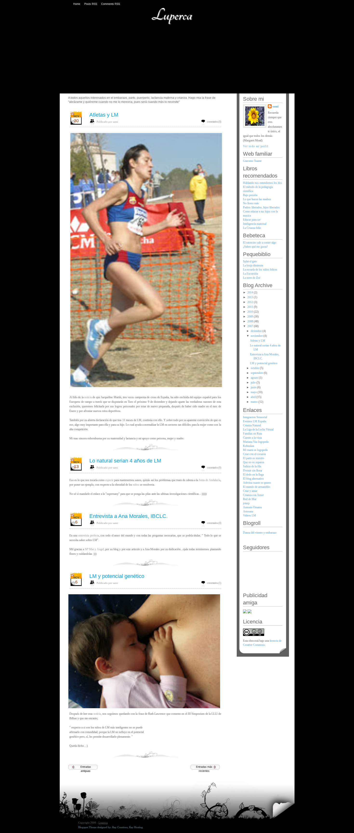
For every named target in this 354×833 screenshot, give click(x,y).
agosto (255, 377)
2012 (250, 302)
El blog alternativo (253, 478)
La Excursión (250, 273)
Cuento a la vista (252, 437)
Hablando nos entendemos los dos (262, 183)
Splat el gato (250, 261)
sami (275, 106)
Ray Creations (120, 827)
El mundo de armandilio (256, 487)
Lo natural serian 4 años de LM (125, 461)
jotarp (246, 503)
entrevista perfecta (88, 535)
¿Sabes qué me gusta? (255, 246)
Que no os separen (253, 462)
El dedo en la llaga (253, 474)
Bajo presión (250, 195)
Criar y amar (250, 491)
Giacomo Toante (252, 161)
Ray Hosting (136, 827)
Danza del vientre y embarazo (259, 532)
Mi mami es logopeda (255, 450)
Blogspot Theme (87, 827)
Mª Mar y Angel (94, 549)
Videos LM (249, 515)
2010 (250, 311)
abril (253, 397)
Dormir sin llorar (252, 470)
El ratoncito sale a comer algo (259, 242)
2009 (250, 316)
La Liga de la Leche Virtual (258, 429)
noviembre (257, 335)
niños (136, 484)
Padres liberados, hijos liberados (261, 207)
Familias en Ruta (252, 433)
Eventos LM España (254, 421)
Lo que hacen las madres (257, 199)
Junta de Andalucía (209, 480)
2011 (250, 307)
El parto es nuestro (253, 458)
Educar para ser (252, 219)
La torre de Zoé (251, 277)
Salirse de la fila (252, 466)
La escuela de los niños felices (260, 269)
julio (253, 382)
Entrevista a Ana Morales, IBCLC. (128, 516)
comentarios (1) (214, 583)
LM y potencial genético (116, 576)
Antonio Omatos (252, 507)
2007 (250, 326)
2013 (250, 297)
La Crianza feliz (252, 228)
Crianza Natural (252, 425)
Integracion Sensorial (255, 417)
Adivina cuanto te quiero (257, 482)
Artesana (248, 511)
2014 (250, 292)
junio (254, 387)
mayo (254, 392)
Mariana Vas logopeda (256, 441)
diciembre (256, 331)
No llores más (251, 203)
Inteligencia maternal (254, 223)
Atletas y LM (103, 115)
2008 (250, 321)
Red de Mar (249, 499)
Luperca (171, 15)
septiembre (257, 373)
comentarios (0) (214, 121)
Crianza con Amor (253, 495)
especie (109, 480)
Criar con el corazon (254, 454)
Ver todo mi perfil (256, 146)
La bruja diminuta (253, 265)
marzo (254, 401)
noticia (88, 397)
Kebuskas (248, 446)
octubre (255, 368)
